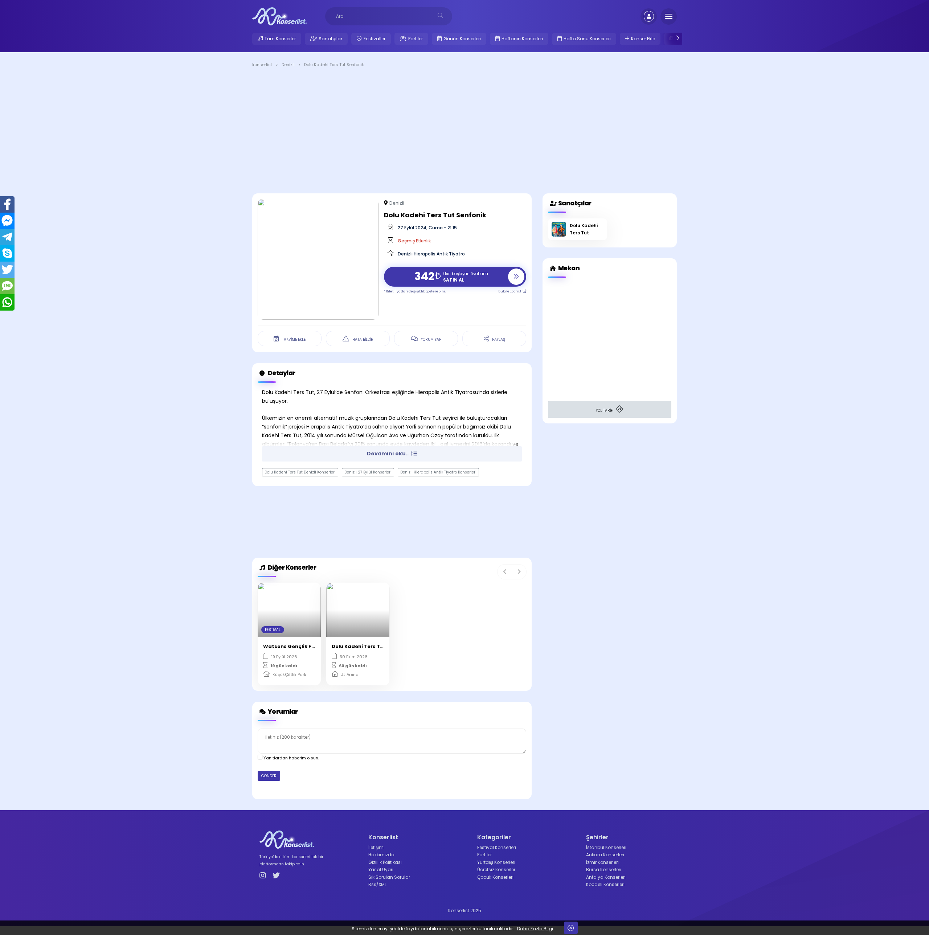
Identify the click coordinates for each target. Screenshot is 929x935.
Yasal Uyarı (380, 869)
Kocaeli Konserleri (605, 884)
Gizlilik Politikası (385, 862)
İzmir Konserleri (602, 862)
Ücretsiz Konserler (496, 869)
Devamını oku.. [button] (388, 453)
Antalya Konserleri (606, 877)
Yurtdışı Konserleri (496, 862)
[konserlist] (279, 16)
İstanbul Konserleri (606, 847)
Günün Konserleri (462, 39)
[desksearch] (440, 15)
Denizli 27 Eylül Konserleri (368, 472)
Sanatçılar (330, 39)
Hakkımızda (381, 855)
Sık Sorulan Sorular (389, 877)
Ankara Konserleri (605, 855)
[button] (505, 572)
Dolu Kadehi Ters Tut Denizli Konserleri (300, 472)
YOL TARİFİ (605, 410)
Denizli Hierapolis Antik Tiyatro (431, 254)
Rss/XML (377, 884)
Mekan (568, 268)
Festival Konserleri (496, 847)
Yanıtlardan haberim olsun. (290, 758)
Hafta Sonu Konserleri (587, 39)
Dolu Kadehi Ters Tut (359, 646)
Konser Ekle (643, 39)
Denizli (396, 203)
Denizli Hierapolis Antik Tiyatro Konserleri (438, 472)
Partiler (415, 39)
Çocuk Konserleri (495, 877)
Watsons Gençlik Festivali (297, 646)
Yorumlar (282, 711)
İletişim (376, 847)
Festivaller (374, 39)
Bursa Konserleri (603, 869)
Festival (273, 629)
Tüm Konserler (280, 39)
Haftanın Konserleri (522, 39)
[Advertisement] (464, 132)
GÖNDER (269, 776)
